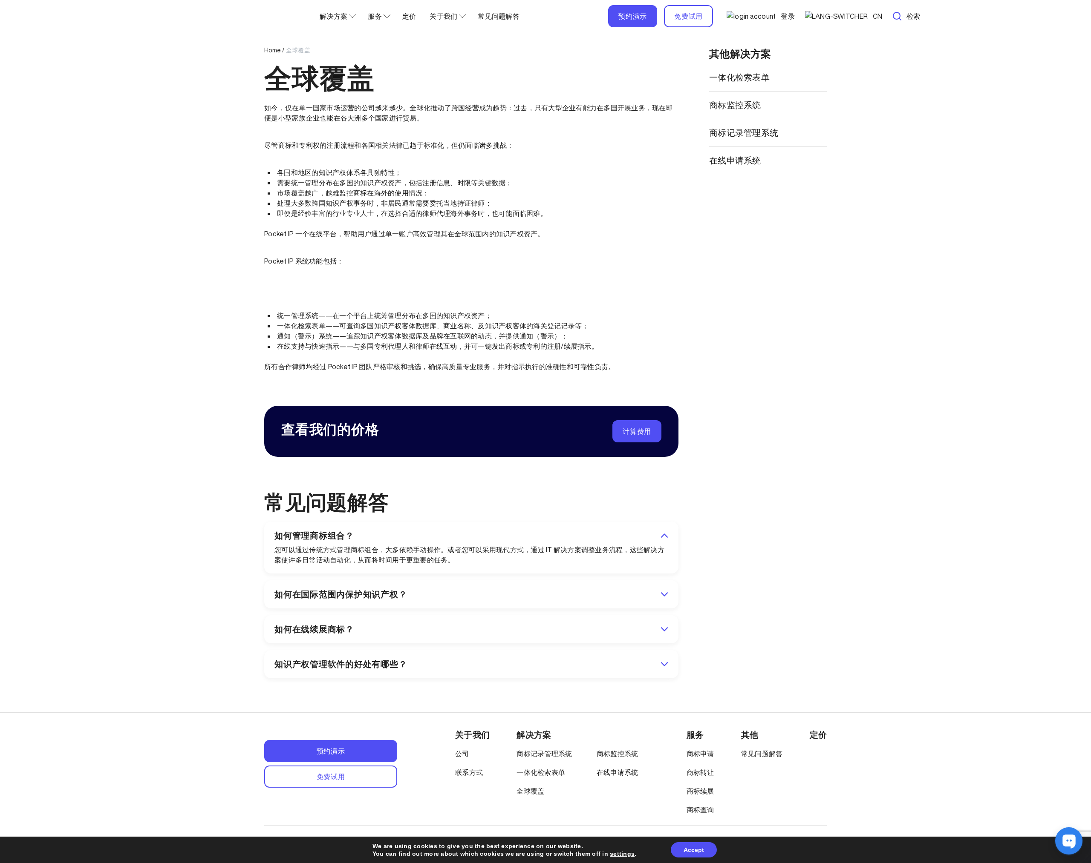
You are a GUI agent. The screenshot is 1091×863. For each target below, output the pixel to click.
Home (272, 50)
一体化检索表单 (739, 77)
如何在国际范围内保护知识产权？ (340, 594)
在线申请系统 (735, 160)
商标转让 (700, 772)
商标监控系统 (735, 104)
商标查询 (700, 809)
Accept (694, 849)
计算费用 (637, 431)
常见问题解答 (499, 16)
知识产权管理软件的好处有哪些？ (340, 664)
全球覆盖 (530, 791)
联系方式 (469, 772)
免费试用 (688, 16)
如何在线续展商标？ (314, 629)
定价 (409, 16)
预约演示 (632, 16)
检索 (913, 16)
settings (622, 853)
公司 (462, 753)
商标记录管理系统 (743, 132)
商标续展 (700, 791)
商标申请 (700, 753)
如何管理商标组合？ (314, 535)
